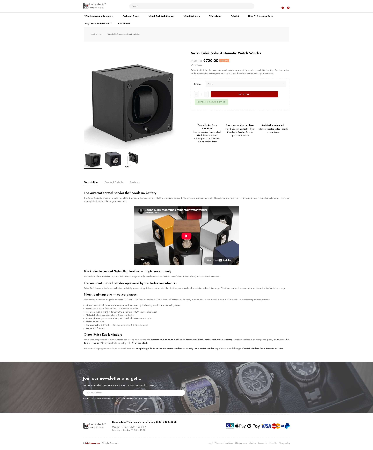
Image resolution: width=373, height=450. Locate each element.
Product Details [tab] (113, 182)
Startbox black (139, 342)
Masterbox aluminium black (165, 339)
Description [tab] (91, 182)
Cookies (252, 443)
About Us (272, 443)
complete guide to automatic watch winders (159, 348)
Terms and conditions (224, 443)
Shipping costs (241, 443)
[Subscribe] (181, 392)
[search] (251, 6)
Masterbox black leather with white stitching (209, 339)
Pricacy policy (284, 443)
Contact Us (262, 443)
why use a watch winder (201, 348)
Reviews (135, 182)
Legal (211, 443)
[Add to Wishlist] (283, 94)
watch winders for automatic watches (263, 348)
